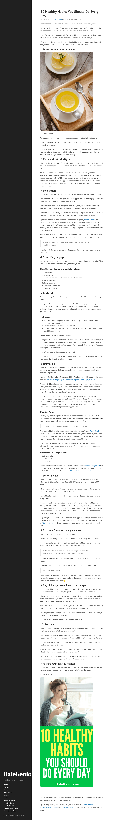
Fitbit (44, 523)
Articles (6, 787)
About (6, 798)
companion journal (92, 465)
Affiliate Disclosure (11, 808)
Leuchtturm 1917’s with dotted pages (81, 471)
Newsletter (8, 792)
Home (6, 784)
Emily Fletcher (89, 220)
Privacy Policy (9, 805)
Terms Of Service (10, 800)
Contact (6, 795)
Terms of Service (88, 805)
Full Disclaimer (9, 803)
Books (6, 790)
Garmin (51, 523)
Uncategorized (56, 19)
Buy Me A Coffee (10, 811)
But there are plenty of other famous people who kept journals (71, 380)
